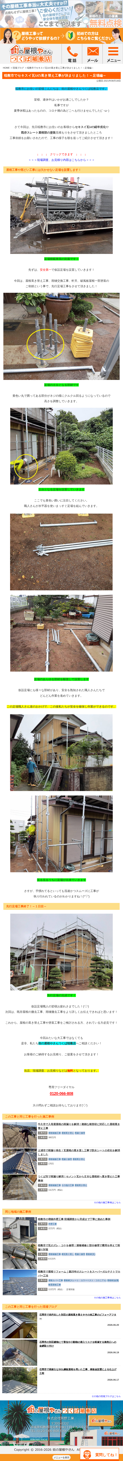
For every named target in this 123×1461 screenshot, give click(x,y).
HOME (6, 68)
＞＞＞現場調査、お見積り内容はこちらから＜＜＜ (61, 159)
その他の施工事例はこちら (107, 1202)
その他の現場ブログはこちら (106, 1396)
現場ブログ (18, 68)
